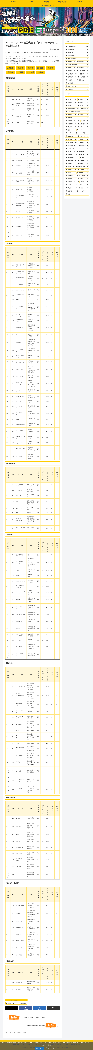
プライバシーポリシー (51, 1048)
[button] (53, 1008)
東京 (29, 68)
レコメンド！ (23, 1000)
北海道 (9, 68)
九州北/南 (29, 72)
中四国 (19, 72)
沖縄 (39, 72)
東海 (49, 68)
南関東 (39, 68)
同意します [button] (39, 1048)
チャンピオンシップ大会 (20, 1003)
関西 (9, 72)
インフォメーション (12, 1000)
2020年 (9, 1003)
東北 (19, 68)
